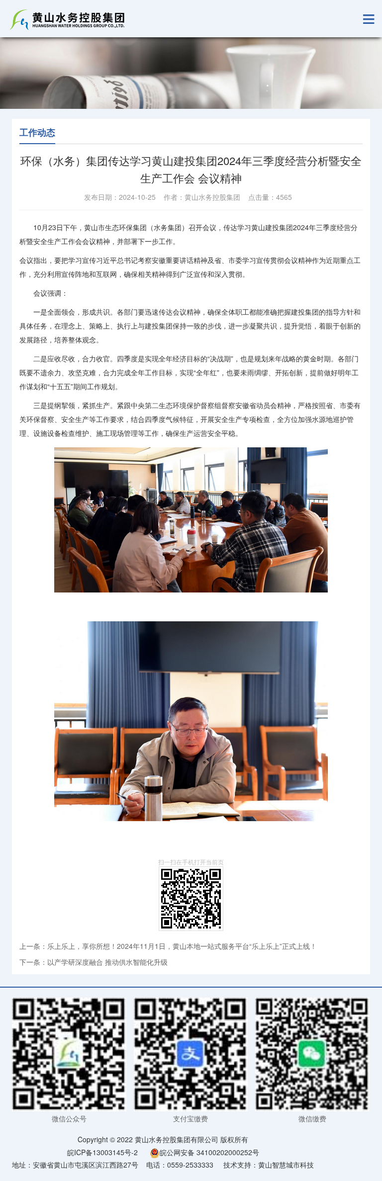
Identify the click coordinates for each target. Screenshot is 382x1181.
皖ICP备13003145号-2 (102, 1152)
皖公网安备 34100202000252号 (209, 1152)
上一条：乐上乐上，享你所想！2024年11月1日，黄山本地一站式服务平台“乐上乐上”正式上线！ (168, 946)
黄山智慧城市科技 (286, 1165)
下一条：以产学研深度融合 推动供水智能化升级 (93, 962)
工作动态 (37, 132)
